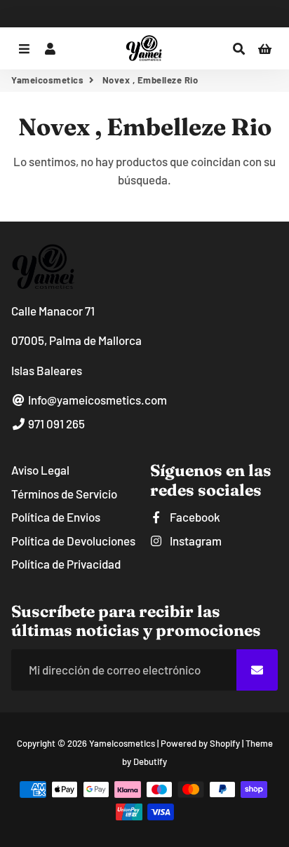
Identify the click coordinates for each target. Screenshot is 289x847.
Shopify (225, 743)
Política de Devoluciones (73, 541)
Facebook (194, 517)
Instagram (195, 541)
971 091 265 (55, 423)
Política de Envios (55, 517)
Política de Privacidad (66, 564)
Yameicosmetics (47, 80)
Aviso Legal (40, 470)
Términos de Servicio (64, 494)
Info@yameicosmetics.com (96, 400)
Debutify (150, 761)
